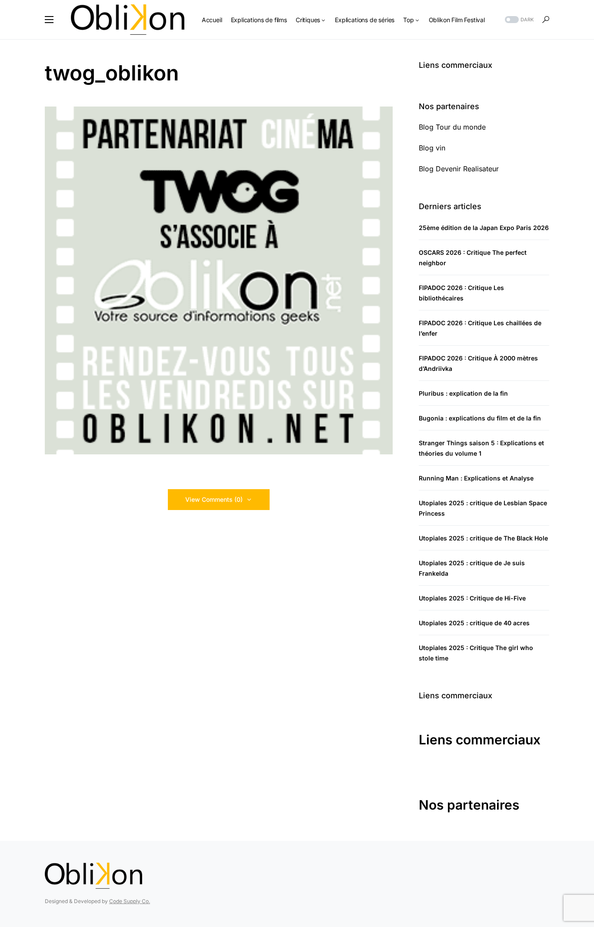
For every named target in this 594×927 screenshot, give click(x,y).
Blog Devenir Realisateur (459, 168)
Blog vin (432, 147)
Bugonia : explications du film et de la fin (480, 418)
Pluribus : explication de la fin (463, 393)
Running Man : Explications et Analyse (476, 478)
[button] (49, 19)
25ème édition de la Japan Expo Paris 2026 (484, 227)
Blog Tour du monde (452, 127)
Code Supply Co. (129, 901)
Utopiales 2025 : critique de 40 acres (474, 623)
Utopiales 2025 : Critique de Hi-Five (472, 598)
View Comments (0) (214, 499)
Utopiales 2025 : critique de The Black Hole (483, 538)
